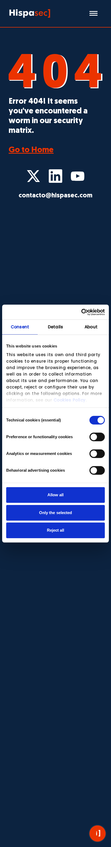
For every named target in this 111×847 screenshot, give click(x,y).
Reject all (55, 530)
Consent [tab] (20, 327)
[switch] (97, 437)
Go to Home (31, 150)
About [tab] (91, 327)
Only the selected (55, 512)
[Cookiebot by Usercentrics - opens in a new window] (81, 312)
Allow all (55, 494)
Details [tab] (55, 327)
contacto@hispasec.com (55, 196)
